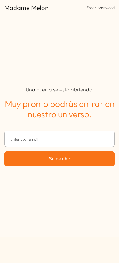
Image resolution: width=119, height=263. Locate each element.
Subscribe (59, 158)
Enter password (100, 7)
